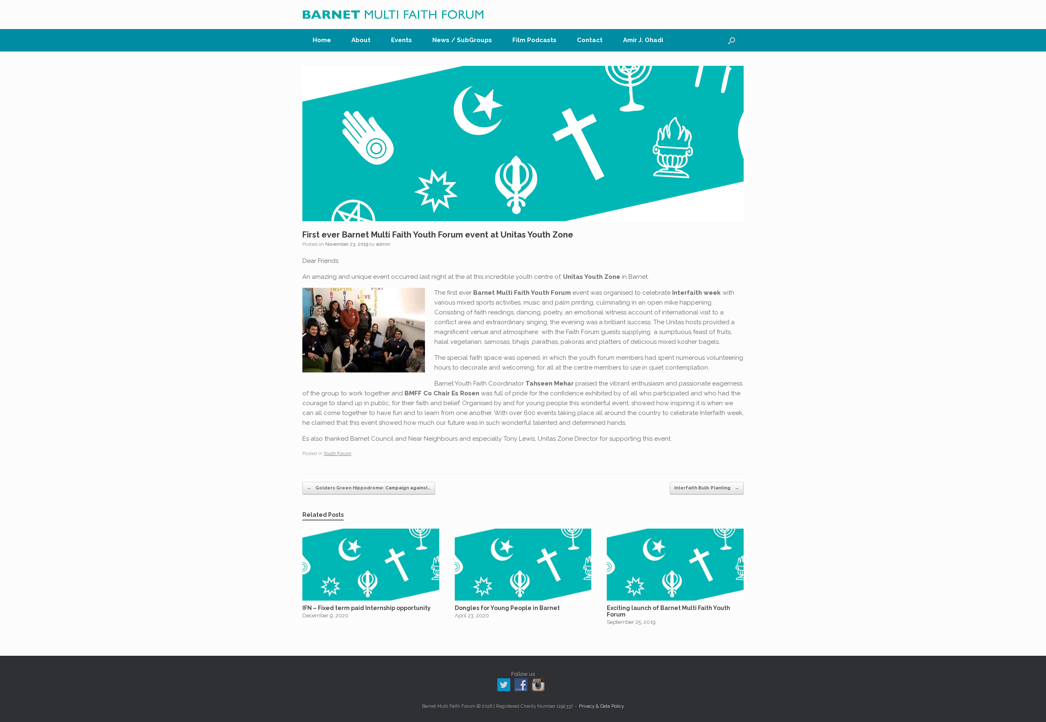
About (361, 40)
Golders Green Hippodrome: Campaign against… (369, 488)
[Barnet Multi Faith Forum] (393, 14)
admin (383, 244)
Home (322, 40)
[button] (732, 40)
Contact (590, 40)
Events (401, 40)
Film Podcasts (534, 40)
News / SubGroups (462, 40)
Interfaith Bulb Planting (706, 488)
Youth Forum (337, 453)
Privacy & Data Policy (601, 706)
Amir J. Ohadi (643, 40)
